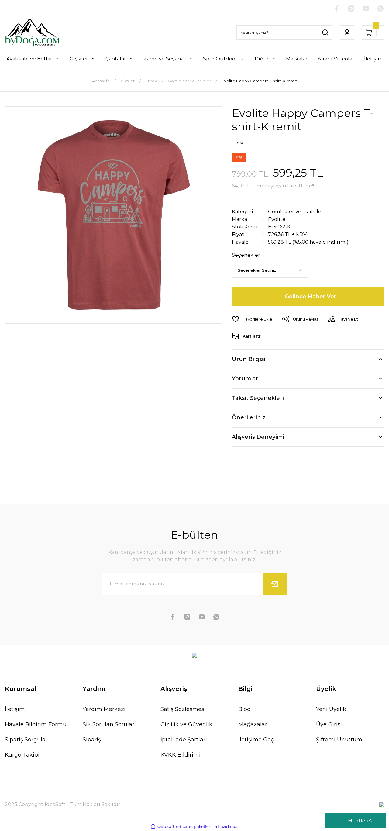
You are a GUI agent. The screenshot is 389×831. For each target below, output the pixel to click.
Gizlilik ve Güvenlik (186, 724)
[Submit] (275, 584)
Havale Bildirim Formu (36, 724)
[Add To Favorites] (252, 319)
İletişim (15, 709)
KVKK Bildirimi (180, 754)
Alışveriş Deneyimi (258, 437)
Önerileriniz (249, 417)
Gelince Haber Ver (310, 296)
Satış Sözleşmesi (183, 709)
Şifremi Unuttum (339, 739)
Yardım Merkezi (104, 709)
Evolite (276, 219)
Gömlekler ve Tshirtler (295, 212)
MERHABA (360, 820)
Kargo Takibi (22, 754)
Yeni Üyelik (331, 709)
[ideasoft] (162, 826)
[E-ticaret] (194, 826)
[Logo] (32, 32)
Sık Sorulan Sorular (108, 724)
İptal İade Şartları (183, 739)
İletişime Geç (256, 739)
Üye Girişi (329, 724)
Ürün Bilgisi (248, 359)
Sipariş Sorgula (25, 739)
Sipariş (92, 739)
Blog (244, 709)
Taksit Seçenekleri (258, 398)
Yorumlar (245, 378)
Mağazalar (252, 724)
